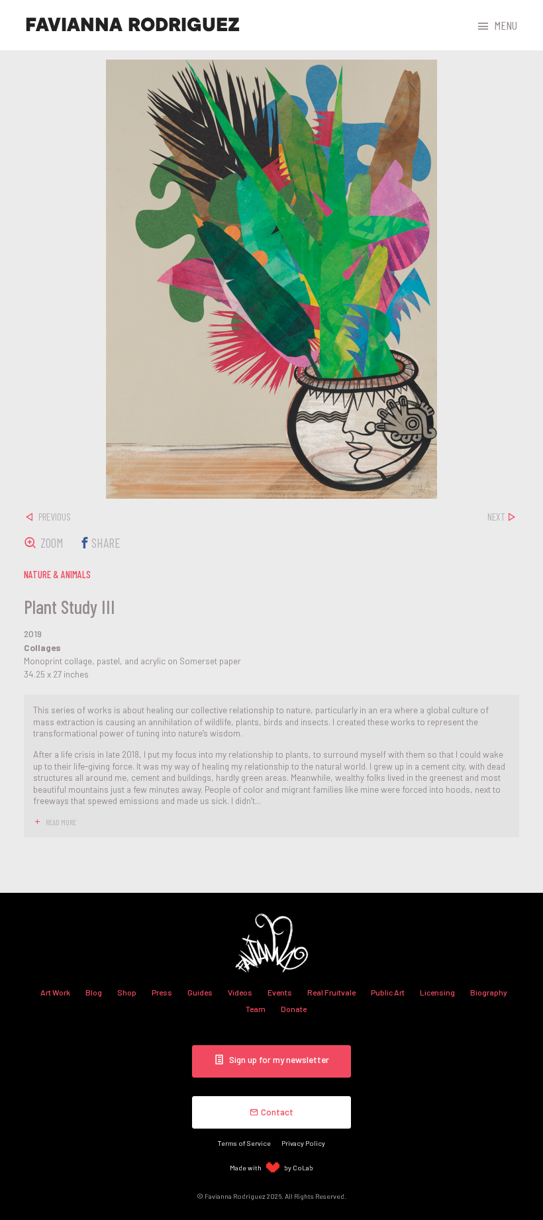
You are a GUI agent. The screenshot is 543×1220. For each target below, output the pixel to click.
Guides (200, 992)
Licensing (437, 992)
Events (280, 992)
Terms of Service (244, 1143)
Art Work (55, 992)
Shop (126, 992)
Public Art (388, 992)
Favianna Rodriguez (132, 25)
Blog (93, 992)
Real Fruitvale (331, 992)
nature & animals (57, 574)
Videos (240, 992)
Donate (294, 1008)
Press (162, 992)
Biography (488, 992)
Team (256, 1008)
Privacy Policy (303, 1143)
